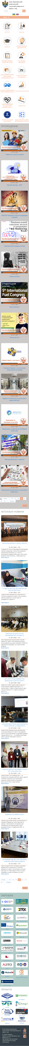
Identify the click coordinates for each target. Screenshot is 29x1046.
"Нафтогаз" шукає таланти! (14, 154)
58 (12, 498)
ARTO (7, 968)
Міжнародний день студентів (14, 459)
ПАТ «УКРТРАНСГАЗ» (22, 921)
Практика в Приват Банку (22, 929)
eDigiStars (7, 1023)
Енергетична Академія (22, 76)
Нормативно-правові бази (7, 61)
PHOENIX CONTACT (7, 945)
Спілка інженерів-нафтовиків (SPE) (7, 91)
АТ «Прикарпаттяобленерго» (22, 977)
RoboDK (7, 976)
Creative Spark (22, 1015)
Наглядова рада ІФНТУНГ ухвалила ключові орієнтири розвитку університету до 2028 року (14, 861)
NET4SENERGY (22, 999)
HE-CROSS (22, 1023)
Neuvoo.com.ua (7, 937)
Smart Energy (22, 952)
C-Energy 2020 (22, 1007)
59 (16, 498)
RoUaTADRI (7, 1015)
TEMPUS (7, 929)
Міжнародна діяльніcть (22, 47)
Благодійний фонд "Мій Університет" (7, 105)
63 (26, 879)
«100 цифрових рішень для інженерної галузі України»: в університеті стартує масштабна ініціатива (14, 726)
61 (22, 499)
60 (19, 498)
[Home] (5, 4)
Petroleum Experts (7, 985)
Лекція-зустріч (14, 337)
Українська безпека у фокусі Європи (14, 543)
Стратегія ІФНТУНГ (22, 91)
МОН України (7, 905)
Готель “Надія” (7, 952)
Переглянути (5, 557)
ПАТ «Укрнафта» (7, 913)
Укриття (21, 106)
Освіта (7, 47)
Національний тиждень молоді (14, 246)
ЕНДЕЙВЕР (21, 960)
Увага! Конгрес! (14, 307)
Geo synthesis (7, 921)
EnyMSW (7, 999)
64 (5, 501)
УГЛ (22, 905)
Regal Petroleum (7, 960)
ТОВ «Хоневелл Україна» (21, 945)
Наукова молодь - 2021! (14, 185)
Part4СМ (7, 1007)
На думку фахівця (22, 61)
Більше (25, 505)
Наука (21, 32)
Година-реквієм (14, 276)
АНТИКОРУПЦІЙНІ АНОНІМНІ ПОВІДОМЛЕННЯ (7, 76)
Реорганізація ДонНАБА (7, 120)
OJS (22, 968)
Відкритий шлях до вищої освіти (22, 120)
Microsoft (22, 937)
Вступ (7, 32)
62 (25, 498)
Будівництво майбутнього (14, 814)
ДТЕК (22, 913)
